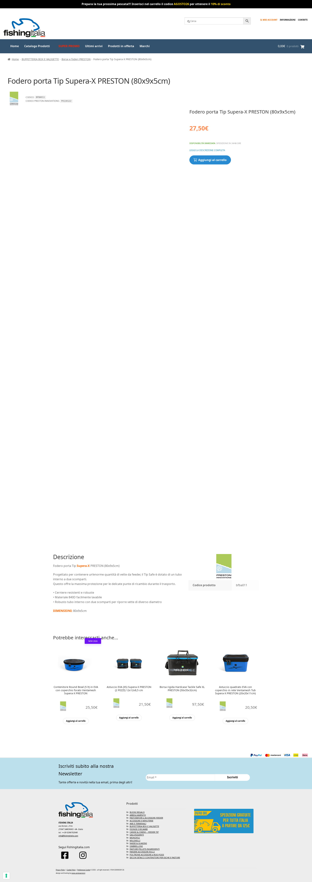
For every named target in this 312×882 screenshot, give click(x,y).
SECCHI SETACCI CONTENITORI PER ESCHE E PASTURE (155, 857)
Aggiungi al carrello (212, 160)
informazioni (287, 19)
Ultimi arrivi (94, 46)
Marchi (145, 46)
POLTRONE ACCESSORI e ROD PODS (147, 854)
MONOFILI (135, 837)
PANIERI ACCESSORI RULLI (142, 851)
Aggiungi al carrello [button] (76, 721)
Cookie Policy (71, 870)
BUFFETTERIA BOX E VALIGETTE (40, 59)
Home (14, 46)
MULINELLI (135, 840)
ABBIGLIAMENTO (138, 815)
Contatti (302, 19)
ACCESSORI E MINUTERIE (141, 820)
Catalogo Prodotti (37, 46)
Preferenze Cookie (83, 870)
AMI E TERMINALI (138, 823)
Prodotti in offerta (121, 46)
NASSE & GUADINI (138, 843)
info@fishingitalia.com (68, 835)
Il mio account (268, 19)
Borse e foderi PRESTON (76, 59)
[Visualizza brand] (14, 106)
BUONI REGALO (137, 812)
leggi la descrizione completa (207, 150)
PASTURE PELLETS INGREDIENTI (145, 849)
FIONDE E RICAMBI (139, 829)
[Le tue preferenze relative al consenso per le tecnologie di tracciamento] (6, 875)
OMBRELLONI (136, 846)
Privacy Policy (60, 870)
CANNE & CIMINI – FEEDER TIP (144, 832)
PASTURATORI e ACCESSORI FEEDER (146, 817)
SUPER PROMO (69, 46)
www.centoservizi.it (78, 873)
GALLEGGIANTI (137, 834)
